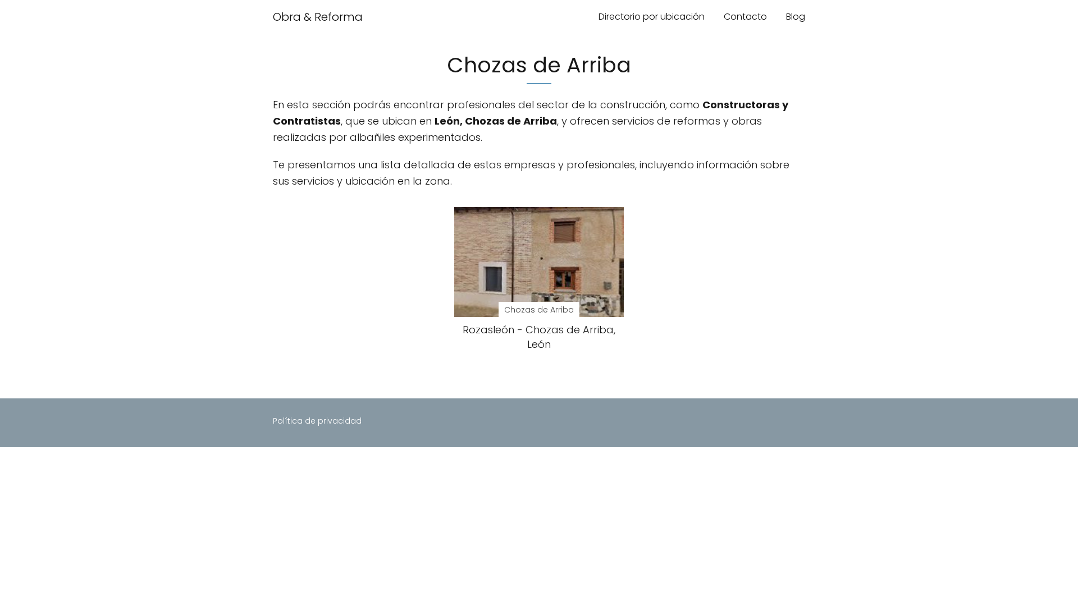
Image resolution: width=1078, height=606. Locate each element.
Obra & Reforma (318, 17)
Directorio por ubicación (652, 16)
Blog (795, 16)
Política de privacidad (317, 420)
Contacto (745, 16)
